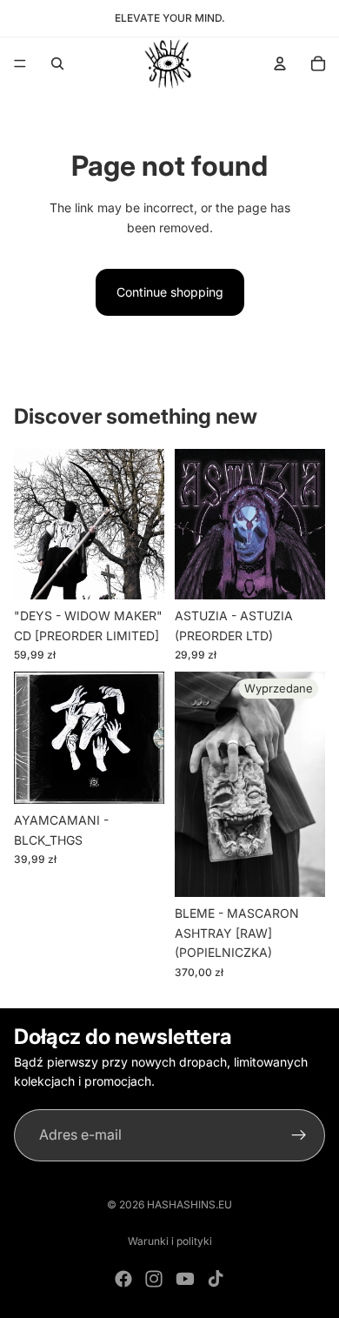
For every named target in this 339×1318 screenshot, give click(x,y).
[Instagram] (153, 1278)
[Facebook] (123, 1278)
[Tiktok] (215, 1278)
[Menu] (20, 63)
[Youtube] (185, 1278)
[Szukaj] (57, 63)
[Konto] (280, 63)
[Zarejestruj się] (299, 1134)
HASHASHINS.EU (189, 1204)
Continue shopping (169, 291)
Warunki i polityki (170, 1241)
